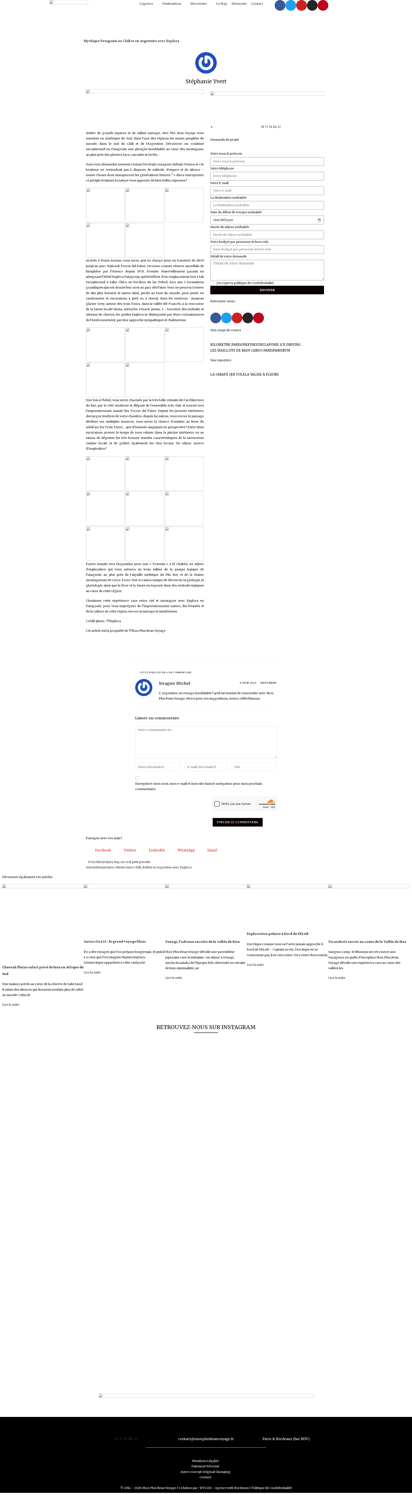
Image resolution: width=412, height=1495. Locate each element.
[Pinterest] (323, 5)
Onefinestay (252, 345)
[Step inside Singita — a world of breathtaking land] (303, 1069)
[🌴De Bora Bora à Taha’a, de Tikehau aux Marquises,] (206, 1134)
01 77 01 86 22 (126, 1439)
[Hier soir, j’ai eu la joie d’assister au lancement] (157, 1210)
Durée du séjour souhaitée (229, 227)
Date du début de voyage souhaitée (236, 212)
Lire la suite (10, 1005)
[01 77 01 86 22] (126, 1428)
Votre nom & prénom (226, 154)
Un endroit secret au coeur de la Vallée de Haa (367, 941)
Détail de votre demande (228, 256)
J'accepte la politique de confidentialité (245, 283)
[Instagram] (312, 5)
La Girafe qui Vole (227, 374)
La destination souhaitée (228, 198)
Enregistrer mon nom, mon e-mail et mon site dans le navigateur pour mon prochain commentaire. (198, 786)
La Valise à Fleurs (262, 374)
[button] (148, 4)
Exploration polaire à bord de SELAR (278, 933)
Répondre (269, 682)
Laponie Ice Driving (282, 345)
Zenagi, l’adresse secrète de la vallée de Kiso (202, 941)
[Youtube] (301, 5)
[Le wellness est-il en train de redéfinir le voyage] (254, 1156)
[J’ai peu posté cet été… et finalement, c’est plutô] (109, 1210)
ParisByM (281, 350)
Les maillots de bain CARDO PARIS (241, 350)
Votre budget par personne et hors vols (239, 242)
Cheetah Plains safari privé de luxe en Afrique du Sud (43, 970)
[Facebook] (280, 5)
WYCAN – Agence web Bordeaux (224, 1488)
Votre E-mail (219, 183)
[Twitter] (290, 5)
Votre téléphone (222, 168)
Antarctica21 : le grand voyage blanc (115, 941)
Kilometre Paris (225, 345)
